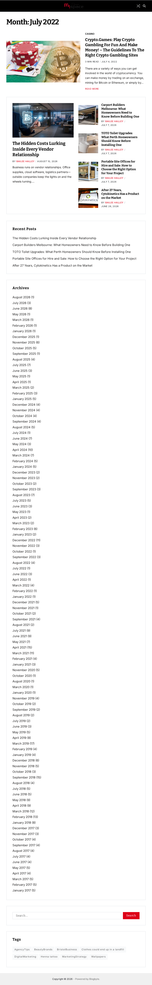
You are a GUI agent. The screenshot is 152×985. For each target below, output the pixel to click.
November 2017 (23, 834)
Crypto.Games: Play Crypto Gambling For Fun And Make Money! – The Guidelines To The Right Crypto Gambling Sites (114, 47)
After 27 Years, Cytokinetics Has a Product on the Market (120, 194)
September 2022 (24, 557)
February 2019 (22, 749)
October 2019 (21, 704)
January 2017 (21, 890)
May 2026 (19, 314)
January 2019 (21, 755)
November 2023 (23, 478)
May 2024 (19, 444)
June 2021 (19, 636)
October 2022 (22, 551)
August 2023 (21, 495)
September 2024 (24, 421)
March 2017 (20, 879)
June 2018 (19, 794)
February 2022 (22, 591)
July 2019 (19, 721)
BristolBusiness (67, 949)
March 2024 (21, 455)
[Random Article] (138, 6)
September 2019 (23, 709)
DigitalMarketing (25, 956)
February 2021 (22, 659)
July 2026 (19, 303)
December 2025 (23, 337)
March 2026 (20, 320)
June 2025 (20, 371)
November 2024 (23, 410)
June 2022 (20, 574)
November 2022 (23, 546)
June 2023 (20, 506)
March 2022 (20, 585)
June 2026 (20, 308)
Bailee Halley (25, 161)
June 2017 (19, 862)
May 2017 (19, 868)
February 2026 (22, 325)
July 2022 (19, 568)
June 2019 (19, 726)
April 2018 (19, 805)
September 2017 (23, 845)
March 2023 (20, 523)
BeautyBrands (43, 949)
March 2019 (20, 743)
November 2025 (23, 342)
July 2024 (19, 433)
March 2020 (20, 687)
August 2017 (20, 851)
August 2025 (21, 359)
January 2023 (22, 534)
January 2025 (22, 399)
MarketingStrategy (74, 956)
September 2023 (24, 489)
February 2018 (22, 817)
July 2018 (19, 789)
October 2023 (22, 484)
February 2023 (22, 529)
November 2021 (23, 608)
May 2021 (19, 642)
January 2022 (22, 597)
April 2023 (19, 517)
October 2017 (21, 839)
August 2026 (21, 297)
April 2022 (19, 579)
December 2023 (23, 472)
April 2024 (19, 450)
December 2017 (23, 828)
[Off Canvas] (8, 6)
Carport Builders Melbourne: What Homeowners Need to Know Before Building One (120, 110)
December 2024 (23, 404)
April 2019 (19, 738)
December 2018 (23, 760)
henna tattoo (49, 956)
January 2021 (21, 664)
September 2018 (23, 777)
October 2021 (21, 613)
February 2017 (22, 884)
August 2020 (21, 681)
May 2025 (19, 376)
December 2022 (23, 540)
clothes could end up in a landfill (103, 949)
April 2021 (19, 647)
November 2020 (23, 670)
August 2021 (21, 625)
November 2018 (23, 766)
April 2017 (19, 873)
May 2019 (19, 732)
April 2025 (19, 382)
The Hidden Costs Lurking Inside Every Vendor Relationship (39, 149)
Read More (92, 89)
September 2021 (23, 619)
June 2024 (20, 438)
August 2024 (21, 427)
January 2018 (21, 822)
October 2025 (22, 348)
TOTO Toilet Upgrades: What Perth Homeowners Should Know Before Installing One (119, 139)
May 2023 (19, 512)
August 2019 (21, 715)
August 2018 (21, 783)
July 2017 (19, 856)
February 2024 (22, 461)
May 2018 (19, 800)
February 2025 (22, 393)
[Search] (144, 6)
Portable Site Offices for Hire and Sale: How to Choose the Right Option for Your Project (118, 167)
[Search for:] (66, 916)
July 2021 (19, 630)
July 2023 (19, 500)
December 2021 (23, 602)
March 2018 (20, 811)
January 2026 (22, 331)
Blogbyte (94, 978)
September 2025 (24, 354)
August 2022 (21, 563)
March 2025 (20, 387)
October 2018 (21, 772)
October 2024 (22, 416)
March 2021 (20, 653)
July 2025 (19, 365)
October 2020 (22, 676)
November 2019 (23, 698)
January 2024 (22, 467)
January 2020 (22, 692)
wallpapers (98, 956)
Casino (89, 33)
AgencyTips (22, 949)
